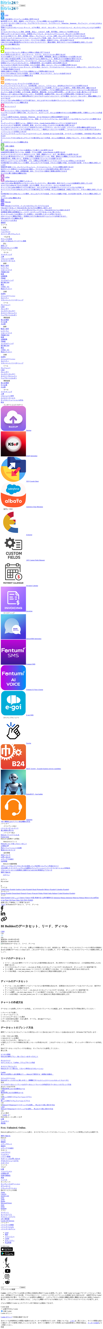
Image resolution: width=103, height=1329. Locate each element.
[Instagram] (7, 1278)
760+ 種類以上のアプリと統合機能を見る (15, 821)
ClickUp (3, 1194)
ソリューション (6, 1171)
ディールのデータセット (26, 1084)
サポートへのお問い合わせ (10, 1158)
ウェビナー (5, 1154)
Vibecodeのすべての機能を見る (12, 218)
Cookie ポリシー (6, 1317)
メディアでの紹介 (7, 1148)
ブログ (3, 904)
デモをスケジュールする (10, 1161)
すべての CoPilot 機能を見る (11, 198)
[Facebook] (6, 1262)
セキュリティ (9, 1240)
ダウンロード (5, 1186)
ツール (3, 1140)
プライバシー (9, 1236)
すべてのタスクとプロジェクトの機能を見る (17, 75)
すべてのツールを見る (9, 220)
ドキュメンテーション (9, 1188)
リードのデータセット (9, 1084)
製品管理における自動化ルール (12, 1092)
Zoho (2, 1197)
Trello (3, 1199)
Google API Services (7, 1221)
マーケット (5, 1212)
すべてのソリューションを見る (12, 400)
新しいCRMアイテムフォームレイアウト (15, 1101)
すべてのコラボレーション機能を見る (14, 102)
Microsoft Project (6, 1203)
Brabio (3, 1201)
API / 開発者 (5, 1219)
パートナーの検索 (7, 1225)
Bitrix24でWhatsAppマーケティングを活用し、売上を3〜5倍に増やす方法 (27, 1109)
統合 (2, 402)
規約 (6, 1234)
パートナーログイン (8, 1229)
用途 (2, 1177)
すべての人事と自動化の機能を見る (14, 173)
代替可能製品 (5, 1175)
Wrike (3, 1207)
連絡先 (3, 1146)
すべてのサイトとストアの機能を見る (14, 142)
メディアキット (6, 1144)
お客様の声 (5, 1173)
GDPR (7, 1238)
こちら (72, 1321)
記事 (2, 1169)
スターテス (5, 1163)
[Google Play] (7, 1255)
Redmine (4, 1208)
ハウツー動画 (5, 1156)
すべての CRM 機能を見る (10, 44)
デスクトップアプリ (8, 1217)
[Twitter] (7, 1267)
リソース (4, 1180)
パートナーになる (7, 1227)
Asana (3, 1192)
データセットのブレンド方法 (60, 1084)
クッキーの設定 (93, 1323)
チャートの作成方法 (42, 1084)
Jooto (2, 1205)
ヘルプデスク (5, 1152)
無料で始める (5, 872)
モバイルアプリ (6, 1214)
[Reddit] (7, 1284)
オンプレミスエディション (10, 1184)
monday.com (5, 1196)
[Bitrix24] (9, 3)
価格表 (3, 222)
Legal (6, 1232)
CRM (2, 931)
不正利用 (8, 1242)
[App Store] (7, 1251)
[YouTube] (7, 1273)
